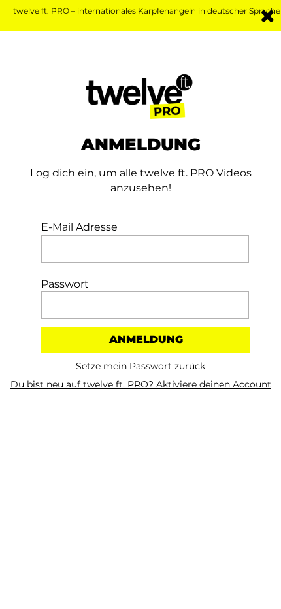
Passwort (65, 284)
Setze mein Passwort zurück (140, 366)
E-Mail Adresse (79, 227)
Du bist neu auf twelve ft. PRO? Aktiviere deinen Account (140, 384)
